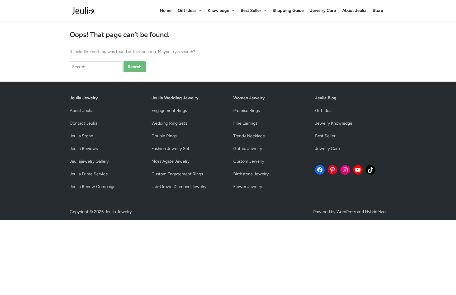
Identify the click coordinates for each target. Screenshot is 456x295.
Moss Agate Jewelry (170, 161)
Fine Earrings (245, 123)
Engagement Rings (169, 110)
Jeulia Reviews (84, 148)
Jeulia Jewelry (118, 211)
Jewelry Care (323, 10)
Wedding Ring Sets (169, 123)
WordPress (346, 211)
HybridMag (375, 211)
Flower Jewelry (247, 186)
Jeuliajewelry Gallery (89, 161)
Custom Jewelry (248, 161)
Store (378, 10)
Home (166, 10)
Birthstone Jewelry (251, 173)
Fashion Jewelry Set (170, 148)
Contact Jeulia (83, 123)
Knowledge (218, 10)
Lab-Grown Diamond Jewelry (178, 186)
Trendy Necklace (249, 135)
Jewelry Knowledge (333, 123)
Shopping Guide (288, 10)
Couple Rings (164, 135)
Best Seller (251, 10)
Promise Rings (246, 110)
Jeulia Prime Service (89, 173)
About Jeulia (354, 10)
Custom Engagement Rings (177, 173)
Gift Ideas (187, 10)
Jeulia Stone (81, 135)
